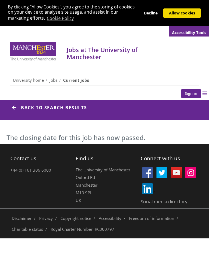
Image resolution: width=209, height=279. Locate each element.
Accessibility (110, 218)
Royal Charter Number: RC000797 (82, 229)
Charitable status (27, 229)
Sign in (191, 93)
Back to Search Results (54, 108)
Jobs (102, 53)
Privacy (46, 218)
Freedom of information (151, 218)
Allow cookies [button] (182, 13)
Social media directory (164, 201)
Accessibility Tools (189, 32)
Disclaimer (22, 218)
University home (28, 80)
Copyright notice (75, 218)
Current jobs (76, 80)
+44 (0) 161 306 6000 (30, 170)
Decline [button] (151, 13)
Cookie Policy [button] (60, 18)
